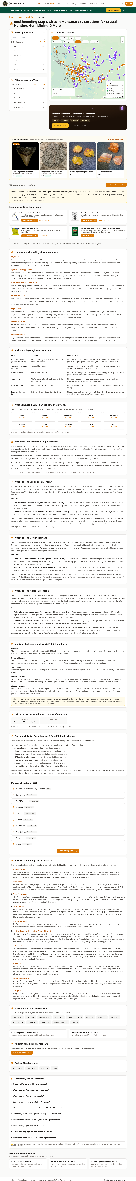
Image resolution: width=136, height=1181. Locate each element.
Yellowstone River (18, 296)
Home (11, 17)
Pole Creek (17, 881)
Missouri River (19, 869)
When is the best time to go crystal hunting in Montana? (37, 1120)
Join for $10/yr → (60, 126)
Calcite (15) (114, 1017)
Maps (40, 4)
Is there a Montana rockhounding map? (30, 1084)
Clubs (66, 4)
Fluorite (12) (32, 1022)
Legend (95, 42)
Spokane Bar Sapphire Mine (23, 270)
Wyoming (44, 1068)
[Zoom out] (122, 41)
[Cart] (114, 4)
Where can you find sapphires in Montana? (31, 1090)
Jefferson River (19, 946)
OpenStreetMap (116, 97)
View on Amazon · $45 (29, 220)
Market (49, 4)
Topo (71, 38)
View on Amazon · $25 (29, 236)
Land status (57, 42)
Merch (102, 4)
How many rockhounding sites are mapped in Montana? (37, 1114)
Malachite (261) (44, 1017)
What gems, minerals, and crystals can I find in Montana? (37, 1108)
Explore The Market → (116, 140)
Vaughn (17, 990)
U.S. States (29, 17)
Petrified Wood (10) (60, 1022)
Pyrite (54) (89, 1017)
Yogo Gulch (16, 308)
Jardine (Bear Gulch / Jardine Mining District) (32, 931)
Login (121, 4)
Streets (55, 38)
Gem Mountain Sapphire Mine (24, 283)
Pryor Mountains (18, 334)
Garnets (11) (45, 1022)
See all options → (44, 220)
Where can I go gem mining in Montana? (30, 1126)
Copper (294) (17, 1017)
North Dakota (17, 1068)
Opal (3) (75, 1022)
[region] (88, 67)
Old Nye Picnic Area (21, 978)
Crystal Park (16, 257)
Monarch (17, 963)
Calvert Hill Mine (18, 321)
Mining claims (68, 42)
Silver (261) (30, 1017)
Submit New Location (117, 185)
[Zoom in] (122, 38)
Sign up (129, 4)
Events (59, 4)
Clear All (42, 42)
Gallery (73, 4)
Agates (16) (102, 1017)
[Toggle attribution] (122, 97)
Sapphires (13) (18, 1022)
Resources (93, 4)
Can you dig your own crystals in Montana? (31, 1102)
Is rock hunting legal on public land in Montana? (33, 1131)
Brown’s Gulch (19, 906)
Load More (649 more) (68, 851)
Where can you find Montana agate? (28, 1096)
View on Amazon (87, 236)
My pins (85, 42)
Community (83, 4)
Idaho (54, 1068)
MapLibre (106, 97)
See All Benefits (113, 10)
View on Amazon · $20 (89, 220)
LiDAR (78, 38)
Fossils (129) (59, 1017)
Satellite (64, 38)
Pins (78, 42)
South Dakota (31, 1068)
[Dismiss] (123, 10)
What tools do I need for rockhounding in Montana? (35, 1137)
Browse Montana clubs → (22, 1053)
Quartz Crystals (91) (75, 1017)
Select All (36, 42)
